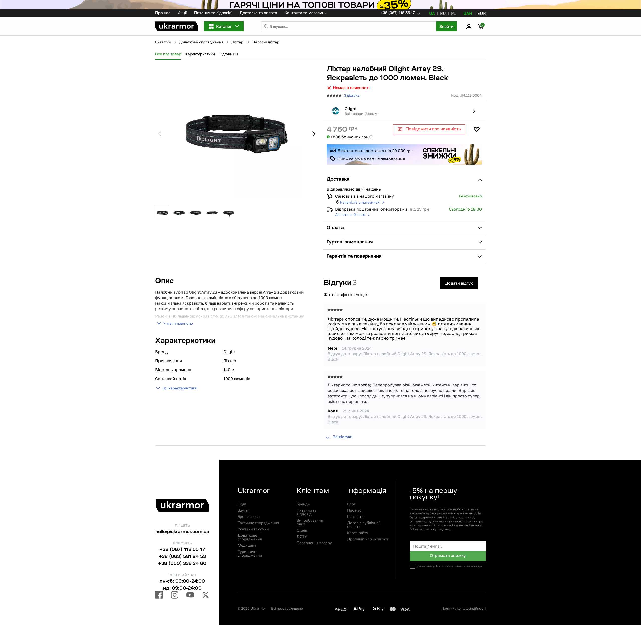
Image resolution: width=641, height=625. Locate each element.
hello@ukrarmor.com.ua (182, 532)
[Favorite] (477, 129)
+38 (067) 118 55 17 (182, 550)
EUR (481, 13)
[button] (176, 26)
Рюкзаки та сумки (253, 529)
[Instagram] (174, 595)
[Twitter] (205, 595)
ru (443, 13)
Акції (182, 13)
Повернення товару (314, 543)
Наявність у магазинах (360, 202)
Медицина (247, 545)
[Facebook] (159, 595)
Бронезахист (249, 516)
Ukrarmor (163, 42)
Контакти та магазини (306, 13)
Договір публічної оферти (363, 524)
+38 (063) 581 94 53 (182, 557)
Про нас (162, 13)
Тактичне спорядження (258, 523)
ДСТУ (302, 536)
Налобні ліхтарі (266, 42)
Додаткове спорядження (201, 42)
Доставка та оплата (258, 13)
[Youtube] (190, 595)
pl (453, 13)
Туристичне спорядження (250, 553)
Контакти (355, 516)
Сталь (302, 530)
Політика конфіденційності (463, 608)
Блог (351, 504)
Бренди (303, 504)
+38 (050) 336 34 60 (182, 564)
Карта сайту (357, 533)
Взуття (243, 510)
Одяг (242, 504)
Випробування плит (310, 522)
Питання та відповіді (213, 13)
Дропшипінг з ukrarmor (368, 539)
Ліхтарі (237, 42)
